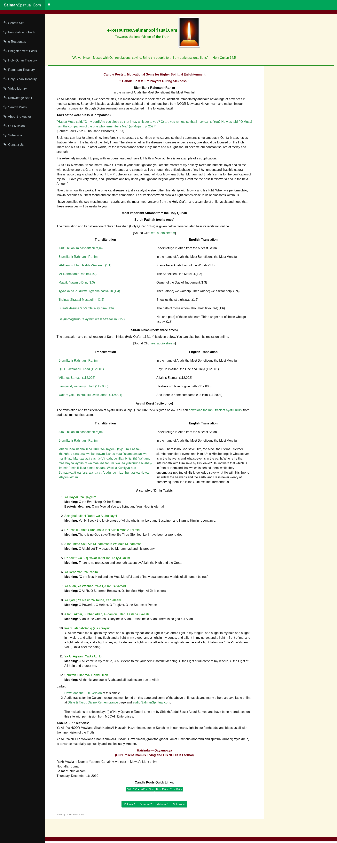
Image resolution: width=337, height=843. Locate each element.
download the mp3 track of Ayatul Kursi (215, 410)
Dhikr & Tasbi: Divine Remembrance (93, 702)
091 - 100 (146, 789)
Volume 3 (162, 804)
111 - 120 (175, 789)
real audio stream (163, 233)
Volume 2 (146, 804)
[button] (49, 4)
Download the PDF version (83, 693)
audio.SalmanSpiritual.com (151, 702)
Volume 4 (179, 804)
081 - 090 (132, 789)
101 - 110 (161, 789)
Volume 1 (130, 804)
